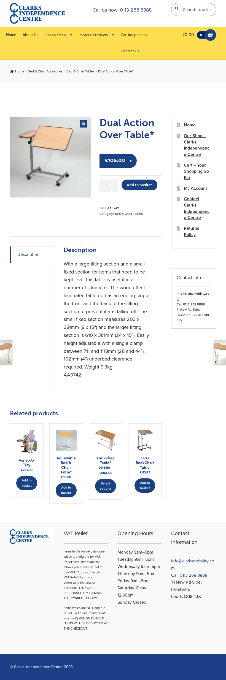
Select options (105, 486)
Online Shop (55, 35)
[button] (83, 124)
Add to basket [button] (27, 482)
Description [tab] (28, 254)
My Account (195, 188)
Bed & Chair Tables (80, 71)
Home (11, 34)
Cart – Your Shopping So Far (196, 171)
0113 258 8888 (194, 304)
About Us (31, 34)
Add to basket (139, 185)
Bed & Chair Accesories (45, 71)
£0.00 (192, 34)
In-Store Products (93, 35)
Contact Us (130, 51)
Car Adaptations (134, 34)
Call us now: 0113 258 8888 (122, 10)
